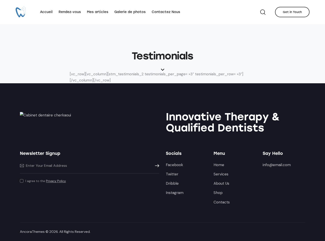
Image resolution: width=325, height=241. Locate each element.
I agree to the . (46, 181)
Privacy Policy (56, 181)
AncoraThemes (32, 231)
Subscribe (156, 165)
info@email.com (277, 164)
